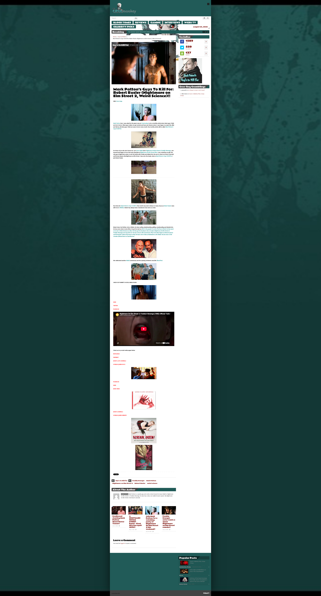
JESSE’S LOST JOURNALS (119, 361)
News (181, 575)
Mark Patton (151, 481)
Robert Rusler (140, 483)
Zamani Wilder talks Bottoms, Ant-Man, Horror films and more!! (145, 32)
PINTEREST (116, 357)
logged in (122, 543)
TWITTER (115, 305)
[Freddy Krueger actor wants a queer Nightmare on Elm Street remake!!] (169, 510)
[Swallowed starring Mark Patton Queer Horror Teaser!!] (119, 510)
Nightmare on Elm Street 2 (122, 483)
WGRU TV (190, 22)
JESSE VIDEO (116, 389)
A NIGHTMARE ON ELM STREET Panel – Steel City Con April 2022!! (135, 522)
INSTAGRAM (116, 354)
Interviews (172, 22)
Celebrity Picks (123, 26)
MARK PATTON (144, 45)
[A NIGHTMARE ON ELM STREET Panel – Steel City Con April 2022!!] (135, 510)
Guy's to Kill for (122, 36)
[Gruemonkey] (124, 8)
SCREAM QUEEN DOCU (119, 364)
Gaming (155, 22)
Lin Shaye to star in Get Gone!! (196, 90)
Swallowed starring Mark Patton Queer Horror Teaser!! (118, 520)
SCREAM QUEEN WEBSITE (120, 415)
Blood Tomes (122, 22)
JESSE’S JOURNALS (118, 411)
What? (206, 593)
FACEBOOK (116, 309)
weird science (152, 483)
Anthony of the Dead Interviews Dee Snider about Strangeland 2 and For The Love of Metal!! (198, 579)
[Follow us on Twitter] (208, 4)
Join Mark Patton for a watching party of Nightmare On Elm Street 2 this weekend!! (152, 522)
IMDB (114, 302)
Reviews (140, 22)
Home (114, 36)
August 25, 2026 (200, 27)
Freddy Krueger (138, 481)
